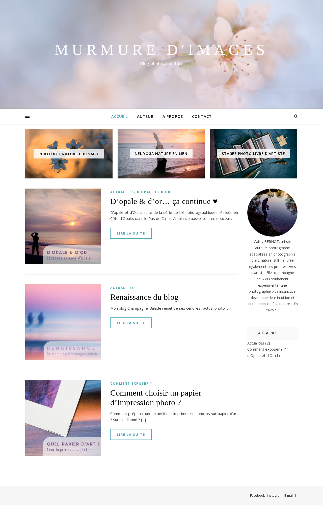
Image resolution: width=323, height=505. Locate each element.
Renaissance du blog (144, 297)
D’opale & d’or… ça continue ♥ (164, 201)
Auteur (145, 116)
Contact (202, 116)
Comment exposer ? (131, 383)
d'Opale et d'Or (154, 192)
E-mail (288, 495)
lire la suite (131, 233)
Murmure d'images (161, 49)
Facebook (257, 495)
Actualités (122, 192)
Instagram (274, 495)
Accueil (119, 116)
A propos (173, 116)
